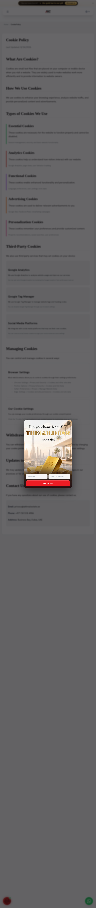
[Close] (68, 423)
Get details (48, 483)
